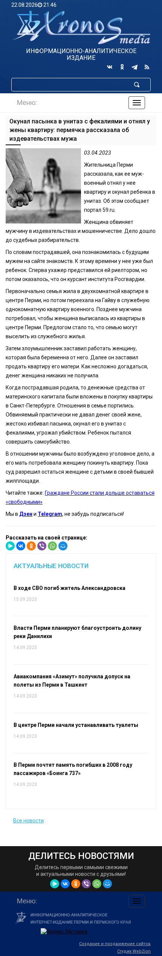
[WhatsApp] (52, 545)
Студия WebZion (134, 951)
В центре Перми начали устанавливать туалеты (76, 725)
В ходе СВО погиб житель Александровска (69, 588)
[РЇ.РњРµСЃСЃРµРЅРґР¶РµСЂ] (10, 545)
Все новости (28, 821)
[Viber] (41, 545)
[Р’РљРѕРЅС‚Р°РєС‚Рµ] (20, 545)
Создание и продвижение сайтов (115, 943)
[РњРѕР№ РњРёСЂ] (62, 545)
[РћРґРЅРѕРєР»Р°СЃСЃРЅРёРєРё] (31, 545)
